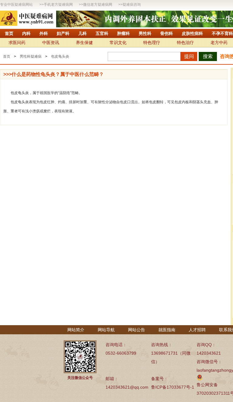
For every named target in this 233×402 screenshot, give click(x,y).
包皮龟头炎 (60, 56)
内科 (26, 33)
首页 (9, 33)
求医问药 (16, 42)
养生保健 (84, 42)
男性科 (145, 33)
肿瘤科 (123, 33)
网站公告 (136, 329)
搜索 (208, 56)
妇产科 (63, 33)
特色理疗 (151, 42)
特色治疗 (185, 42)
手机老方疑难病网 (58, 4)
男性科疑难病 (31, 56)
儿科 (82, 33)
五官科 (102, 33)
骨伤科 (166, 33)
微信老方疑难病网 (97, 4)
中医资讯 (50, 42)
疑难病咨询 (132, 4)
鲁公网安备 (207, 384)
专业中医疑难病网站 (16, 4)
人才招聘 (197, 329)
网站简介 (75, 329)
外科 (43, 33)
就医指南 (166, 329)
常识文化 (118, 42)
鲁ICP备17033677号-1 (172, 387)
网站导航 (106, 329)
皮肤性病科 (192, 33)
